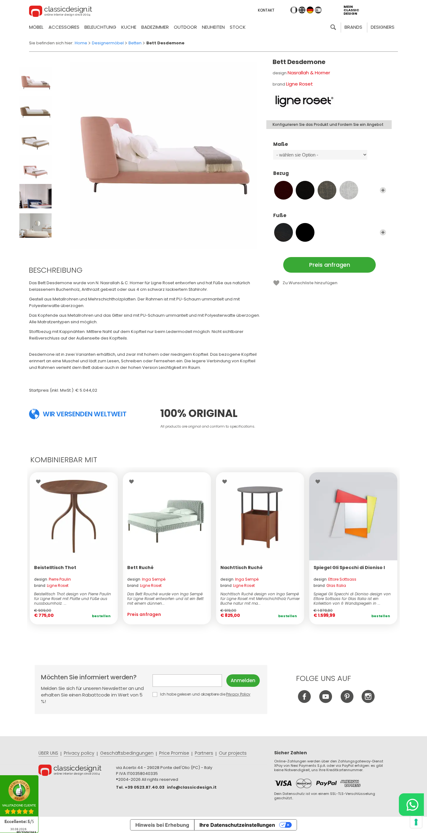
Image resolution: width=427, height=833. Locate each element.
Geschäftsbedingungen (126, 753)
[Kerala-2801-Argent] (349, 190)
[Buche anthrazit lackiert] (283, 232)
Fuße (279, 216)
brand (51, 585)
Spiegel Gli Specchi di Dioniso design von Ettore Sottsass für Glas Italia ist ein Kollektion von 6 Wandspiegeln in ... (352, 599)
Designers (382, 27)
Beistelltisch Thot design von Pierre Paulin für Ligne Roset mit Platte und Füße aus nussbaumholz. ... (72, 599)
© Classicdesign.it (77, 771)
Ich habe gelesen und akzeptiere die (204, 694)
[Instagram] (368, 701)
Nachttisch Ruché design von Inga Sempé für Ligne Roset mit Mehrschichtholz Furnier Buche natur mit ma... (260, 599)
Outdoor (185, 27)
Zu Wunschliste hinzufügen (310, 283)
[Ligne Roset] (304, 100)
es (318, 10)
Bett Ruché (140, 567)
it (293, 10)
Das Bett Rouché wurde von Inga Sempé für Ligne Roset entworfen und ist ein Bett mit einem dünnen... (165, 599)
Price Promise (174, 753)
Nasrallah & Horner (309, 72)
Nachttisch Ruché (241, 567)
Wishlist (40, 481)
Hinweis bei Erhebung (162, 825)
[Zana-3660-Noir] (305, 190)
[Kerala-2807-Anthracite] (327, 190)
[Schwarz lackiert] (305, 232)
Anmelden (243, 680)
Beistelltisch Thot (55, 567)
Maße (280, 144)
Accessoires (63, 27)
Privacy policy (79, 753)
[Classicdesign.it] (60, 12)
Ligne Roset (299, 84)
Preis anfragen (329, 265)
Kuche (128, 27)
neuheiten (213, 27)
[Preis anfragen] (167, 516)
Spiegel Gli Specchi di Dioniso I (349, 567)
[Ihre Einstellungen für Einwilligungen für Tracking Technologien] (416, 822)
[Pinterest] (347, 701)
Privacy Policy (238, 694)
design (52, 579)
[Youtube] (325, 701)
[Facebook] (304, 701)
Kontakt (266, 10)
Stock (238, 27)
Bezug (281, 173)
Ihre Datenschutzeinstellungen (237, 825)
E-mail (189, 680)
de (310, 10)
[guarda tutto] (383, 190)
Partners (204, 753)
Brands (353, 27)
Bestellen (101, 615)
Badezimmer (155, 27)
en (302, 10)
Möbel (36, 27)
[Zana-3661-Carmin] (283, 190)
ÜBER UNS (48, 753)
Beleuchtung (100, 27)
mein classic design (351, 10)
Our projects (233, 753)
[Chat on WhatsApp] (411, 804)
